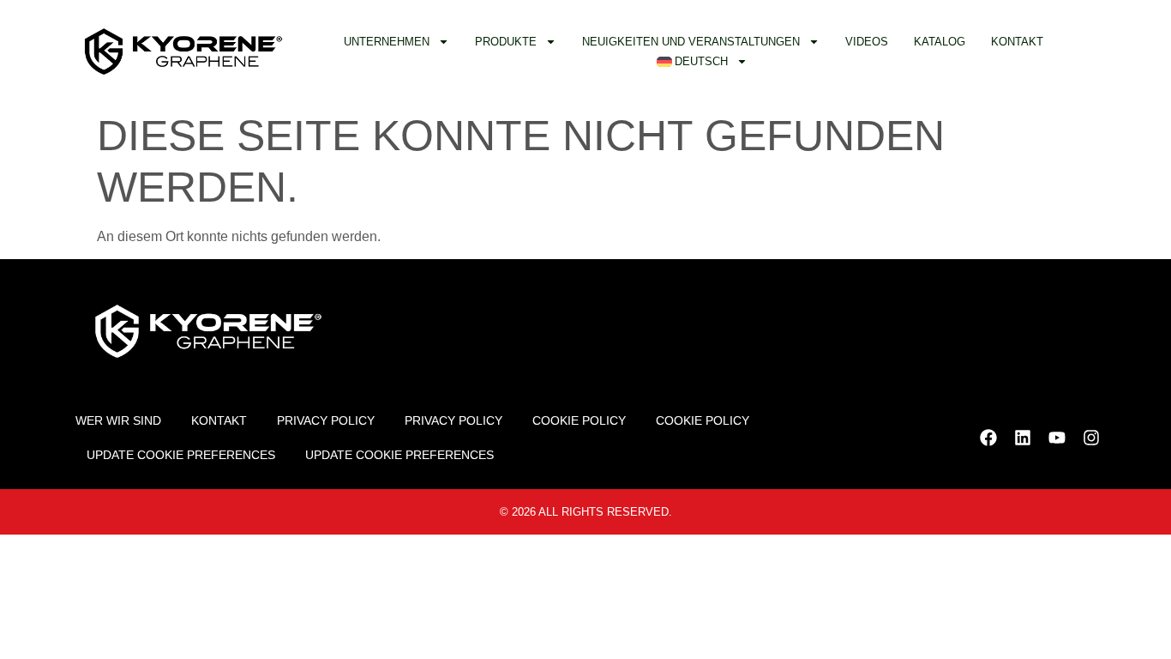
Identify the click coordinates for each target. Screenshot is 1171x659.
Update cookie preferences (181, 455)
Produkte (506, 41)
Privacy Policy (326, 420)
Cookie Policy (579, 420)
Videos (866, 41)
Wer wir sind (118, 420)
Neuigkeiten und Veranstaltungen (691, 41)
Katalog (939, 41)
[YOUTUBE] (1057, 437)
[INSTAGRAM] (1091, 437)
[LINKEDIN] (1022, 437)
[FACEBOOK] (988, 437)
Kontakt (1017, 41)
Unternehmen (386, 41)
